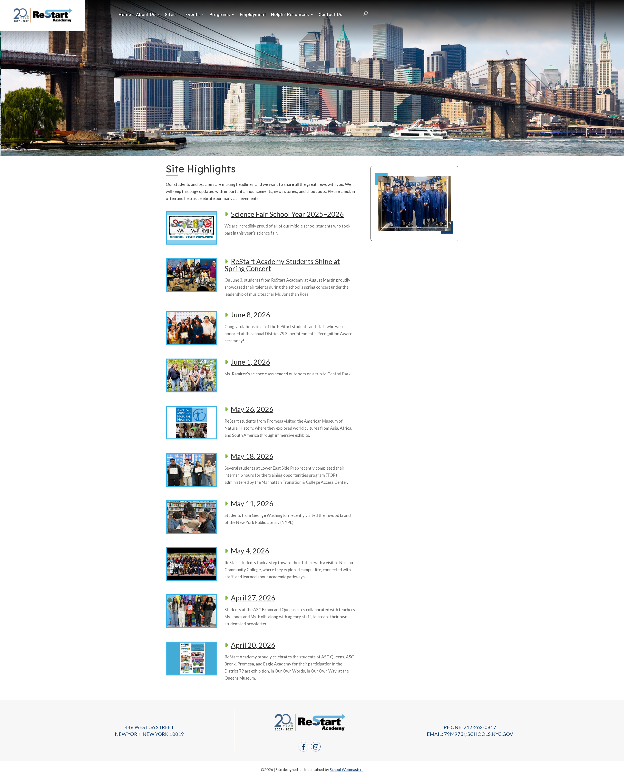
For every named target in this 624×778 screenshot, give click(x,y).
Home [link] (124, 14)
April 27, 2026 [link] (253, 598)
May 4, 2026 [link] (250, 551)
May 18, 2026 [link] (252, 456)
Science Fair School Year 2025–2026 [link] (287, 214)
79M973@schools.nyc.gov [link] (478, 734)
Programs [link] (219, 14)
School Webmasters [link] (346, 769)
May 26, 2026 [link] (252, 409)
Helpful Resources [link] (290, 14)
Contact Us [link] (330, 14)
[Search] (366, 13)
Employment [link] (253, 14)
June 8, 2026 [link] (250, 315)
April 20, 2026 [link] (253, 645)
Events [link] (192, 14)
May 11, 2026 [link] (252, 503)
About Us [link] (145, 14)
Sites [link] (170, 14)
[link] (42, 24)
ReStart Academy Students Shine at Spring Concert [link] (282, 265)
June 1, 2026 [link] (250, 362)
